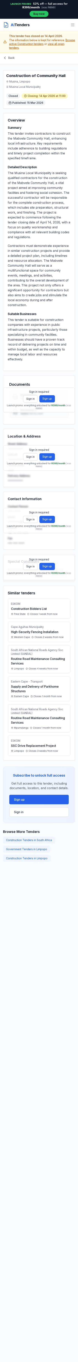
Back (11, 57)
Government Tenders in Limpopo (26, 849)
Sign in (30, 398)
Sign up (47, 398)
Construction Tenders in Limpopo (27, 858)
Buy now (39, 13)
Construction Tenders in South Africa (29, 840)
